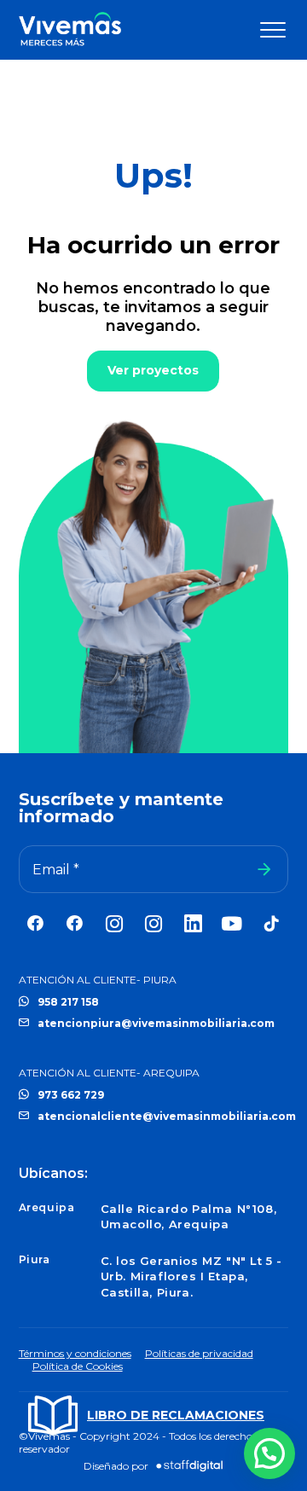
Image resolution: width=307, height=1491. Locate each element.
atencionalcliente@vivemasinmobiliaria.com (167, 1116)
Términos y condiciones (75, 1353)
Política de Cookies (77, 1366)
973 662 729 (71, 1094)
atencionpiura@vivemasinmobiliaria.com (156, 1023)
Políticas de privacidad (199, 1353)
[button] (269, 1453)
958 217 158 (68, 1001)
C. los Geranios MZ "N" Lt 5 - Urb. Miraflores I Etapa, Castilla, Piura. (191, 1276)
